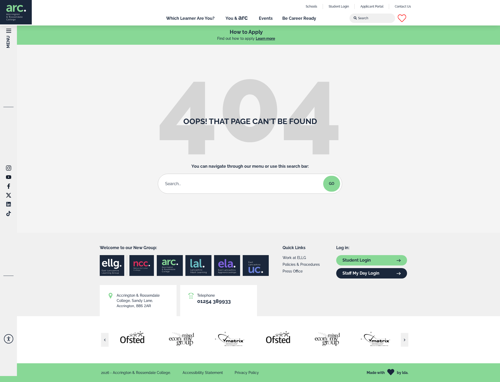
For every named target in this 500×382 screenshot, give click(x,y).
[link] (16, 12)
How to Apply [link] (246, 32)
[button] (406, 18)
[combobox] (372, 18)
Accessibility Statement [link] (203, 373)
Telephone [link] (206, 295)
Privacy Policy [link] (247, 373)
